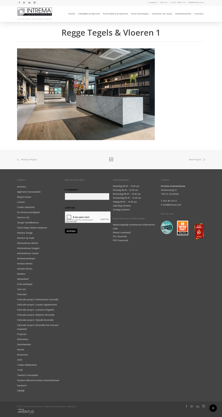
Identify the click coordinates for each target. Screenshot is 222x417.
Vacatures (22, 385)
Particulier (22, 294)
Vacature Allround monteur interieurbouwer (38, 380)
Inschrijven (71, 231)
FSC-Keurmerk (120, 236)
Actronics (21, 186)
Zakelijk (20, 390)
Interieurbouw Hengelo (28, 248)
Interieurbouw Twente (28, 253)
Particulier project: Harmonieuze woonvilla (37, 299)
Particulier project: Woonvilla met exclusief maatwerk (37, 327)
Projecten (22, 334)
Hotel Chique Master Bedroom (32, 227)
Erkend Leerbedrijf (122, 232)
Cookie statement (26, 207)
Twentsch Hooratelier (27, 375)
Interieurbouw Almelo (27, 243)
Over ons (21, 289)
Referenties (22, 339)
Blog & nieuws (24, 196)
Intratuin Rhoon (24, 268)
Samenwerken (24, 344)
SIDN (19, 359)
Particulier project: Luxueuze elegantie (35, 309)
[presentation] (88, 217)
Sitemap (71, 406)
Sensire (20, 349)
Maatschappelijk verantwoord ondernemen (134, 224)
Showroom (22, 354)
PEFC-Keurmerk (120, 240)
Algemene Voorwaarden (29, 191)
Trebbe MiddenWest (27, 364)
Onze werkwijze (24, 284)
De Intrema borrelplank (28, 212)
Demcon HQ (23, 217)
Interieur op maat (25, 237)
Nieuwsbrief (23, 278)
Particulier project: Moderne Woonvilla (35, 314)
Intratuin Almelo (25, 263)
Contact (21, 202)
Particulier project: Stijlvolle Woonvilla (35, 320)
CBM (115, 228)
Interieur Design (25, 232)
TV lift (20, 370)
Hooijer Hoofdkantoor (28, 222)
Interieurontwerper (26, 258)
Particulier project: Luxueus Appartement (37, 304)
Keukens (21, 273)
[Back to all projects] (111, 159)
